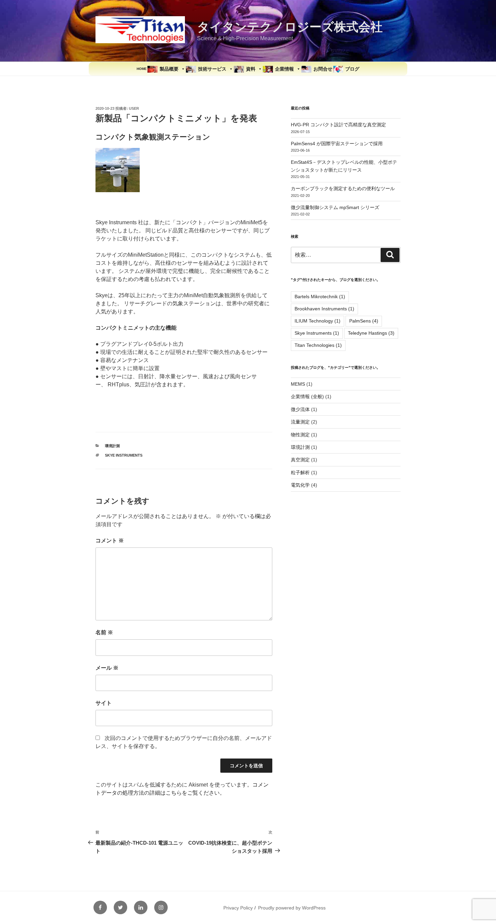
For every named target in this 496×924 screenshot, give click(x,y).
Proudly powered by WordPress (292, 907)
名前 (104, 632)
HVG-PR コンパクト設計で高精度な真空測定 (338, 124)
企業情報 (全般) (307, 396)
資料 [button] (250, 69)
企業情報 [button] (284, 69)
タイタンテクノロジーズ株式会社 (290, 27)
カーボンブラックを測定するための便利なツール (343, 188)
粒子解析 (300, 472)
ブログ (352, 69)
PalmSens (363, 321)
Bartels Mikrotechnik (320, 296)
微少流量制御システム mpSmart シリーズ (335, 207)
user (134, 108)
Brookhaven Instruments (324, 308)
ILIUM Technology (317, 321)
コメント (109, 540)
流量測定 (300, 422)
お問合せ (322, 69)
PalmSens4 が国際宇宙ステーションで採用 (337, 143)
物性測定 (300, 434)
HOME (142, 69)
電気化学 (300, 485)
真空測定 (300, 459)
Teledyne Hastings (371, 333)
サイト (103, 703)
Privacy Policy (238, 907)
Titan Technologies (318, 345)
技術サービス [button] (212, 69)
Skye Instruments (123, 455)
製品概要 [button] (169, 69)
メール (106, 668)
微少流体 (300, 409)
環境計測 (112, 446)
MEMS (298, 384)
